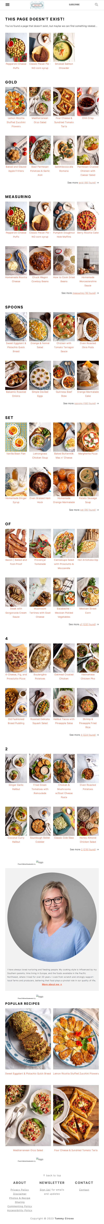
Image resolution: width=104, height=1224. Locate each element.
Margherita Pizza (88, 453)
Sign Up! (45, 1189)
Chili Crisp (88, 118)
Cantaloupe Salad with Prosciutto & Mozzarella (64, 564)
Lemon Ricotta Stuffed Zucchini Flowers (16, 122)
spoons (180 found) (85, 403)
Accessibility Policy (19, 1210)
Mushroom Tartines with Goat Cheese (40, 612)
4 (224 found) (88, 735)
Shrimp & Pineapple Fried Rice (88, 723)
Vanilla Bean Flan (16, 453)
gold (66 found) (87, 182)
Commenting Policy (19, 1206)
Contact (84, 1189)
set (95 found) (88, 510)
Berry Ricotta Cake (88, 232)
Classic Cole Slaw (64, 837)
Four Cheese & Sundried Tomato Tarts (64, 122)
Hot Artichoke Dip (88, 560)
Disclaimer (20, 1193)
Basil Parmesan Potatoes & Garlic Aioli (40, 170)
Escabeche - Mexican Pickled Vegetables (64, 612)
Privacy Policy (20, 1189)
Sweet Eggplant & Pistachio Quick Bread (16, 347)
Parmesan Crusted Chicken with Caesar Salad (87, 170)
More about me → (52, 984)
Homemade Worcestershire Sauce (88, 281)
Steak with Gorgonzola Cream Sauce (16, 612)
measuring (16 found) (84, 293)
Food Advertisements (26, 864)
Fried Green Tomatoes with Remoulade (40, 789)
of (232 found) (88, 624)
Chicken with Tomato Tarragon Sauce (64, 347)
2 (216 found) (88, 849)
